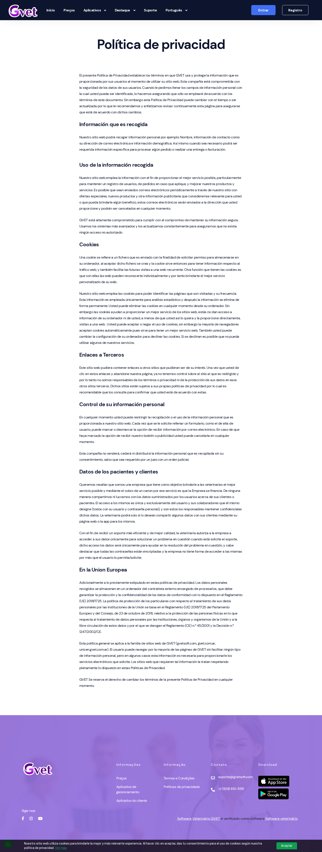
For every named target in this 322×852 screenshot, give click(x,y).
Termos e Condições (179, 778)
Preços (69, 10)
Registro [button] (295, 10)
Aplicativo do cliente (131, 800)
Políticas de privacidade (182, 786)
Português (174, 10)
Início (50, 10)
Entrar (263, 10)
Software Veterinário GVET (198, 818)
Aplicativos (92, 10)
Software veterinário (281, 818)
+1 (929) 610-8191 (231, 788)
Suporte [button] (150, 10)
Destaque (122, 10)
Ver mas (61, 848)
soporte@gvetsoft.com (235, 777)
